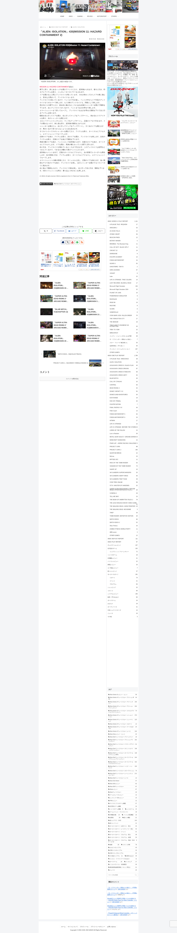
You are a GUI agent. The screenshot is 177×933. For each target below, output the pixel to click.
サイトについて (73, 926)
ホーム (63, 926)
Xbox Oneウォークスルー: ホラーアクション (68, 184)
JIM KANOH (121, 889)
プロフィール (84, 926)
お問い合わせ (111, 926)
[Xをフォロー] (68, 242)
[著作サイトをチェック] (63, 242)
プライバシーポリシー (98, 926)
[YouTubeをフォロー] (72, 242)
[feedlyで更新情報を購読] (77, 242)
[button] (99, 231)
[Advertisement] (72, 207)
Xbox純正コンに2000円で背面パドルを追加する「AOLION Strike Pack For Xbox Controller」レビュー (122, 900)
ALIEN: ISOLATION (47, 184)
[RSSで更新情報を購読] (82, 242)
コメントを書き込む (72, 378)
